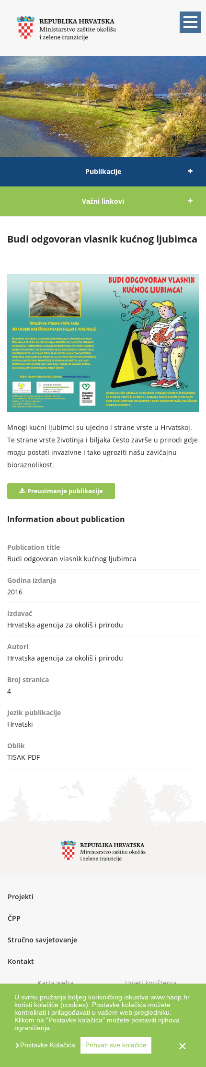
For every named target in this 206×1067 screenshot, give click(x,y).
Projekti (21, 896)
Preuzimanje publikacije (65, 491)
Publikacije (103, 171)
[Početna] (66, 27)
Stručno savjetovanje (42, 939)
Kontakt (21, 961)
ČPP (14, 918)
